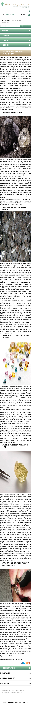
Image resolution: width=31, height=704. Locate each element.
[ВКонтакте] (22, 663)
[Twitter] (24, 663)
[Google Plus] (29, 663)
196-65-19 (7, 15)
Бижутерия (8, 20)
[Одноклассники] (27, 663)
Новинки (6, 45)
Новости (6, 40)
